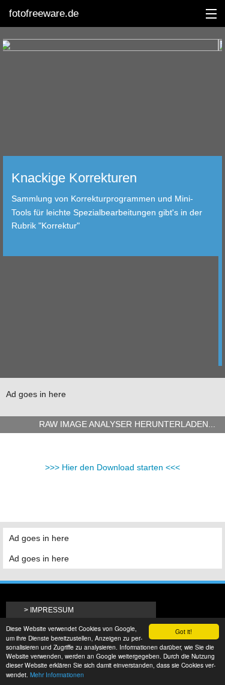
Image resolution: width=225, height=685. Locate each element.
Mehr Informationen (57, 674)
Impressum (52, 610)
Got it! (183, 631)
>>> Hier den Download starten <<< (112, 467)
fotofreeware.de (44, 13)
